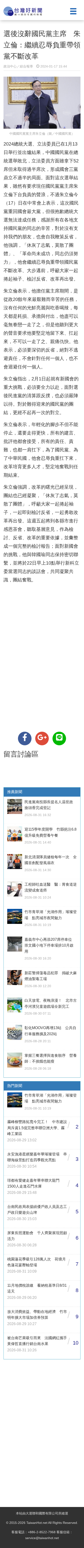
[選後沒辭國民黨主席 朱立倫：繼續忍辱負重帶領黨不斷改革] (25, 738)
